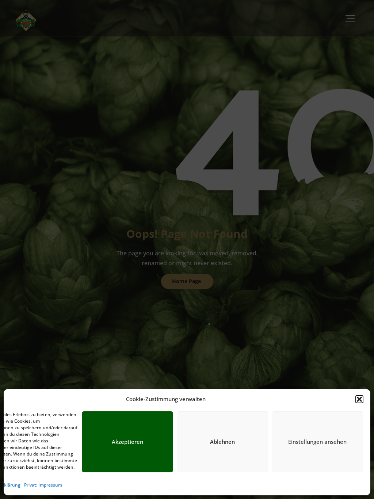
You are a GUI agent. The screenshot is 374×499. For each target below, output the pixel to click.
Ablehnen (222, 441)
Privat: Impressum (43, 485)
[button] (359, 399)
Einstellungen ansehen (317, 441)
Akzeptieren (127, 441)
